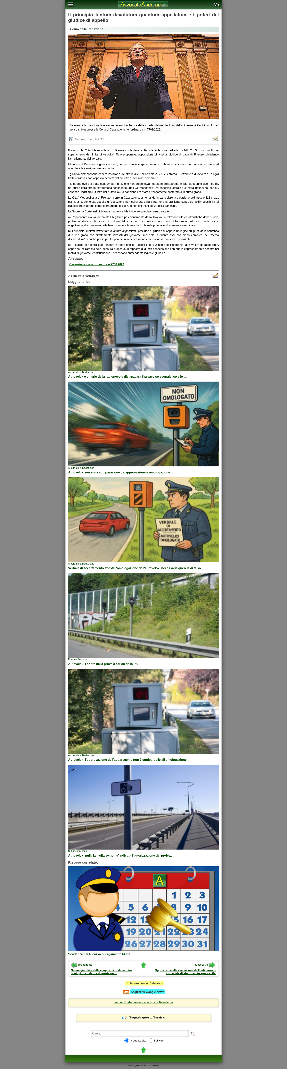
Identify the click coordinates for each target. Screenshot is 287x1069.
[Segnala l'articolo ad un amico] (215, 138)
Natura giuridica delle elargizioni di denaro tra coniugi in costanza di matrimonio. (101, 972)
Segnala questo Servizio (147, 1017)
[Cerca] (192, 1033)
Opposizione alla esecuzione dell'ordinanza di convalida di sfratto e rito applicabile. (185, 972)
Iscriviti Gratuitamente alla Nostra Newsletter (143, 1002)
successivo (201, 964)
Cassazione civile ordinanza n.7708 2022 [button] (96, 264)
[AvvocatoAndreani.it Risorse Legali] (143, 7)
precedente (85, 964)
